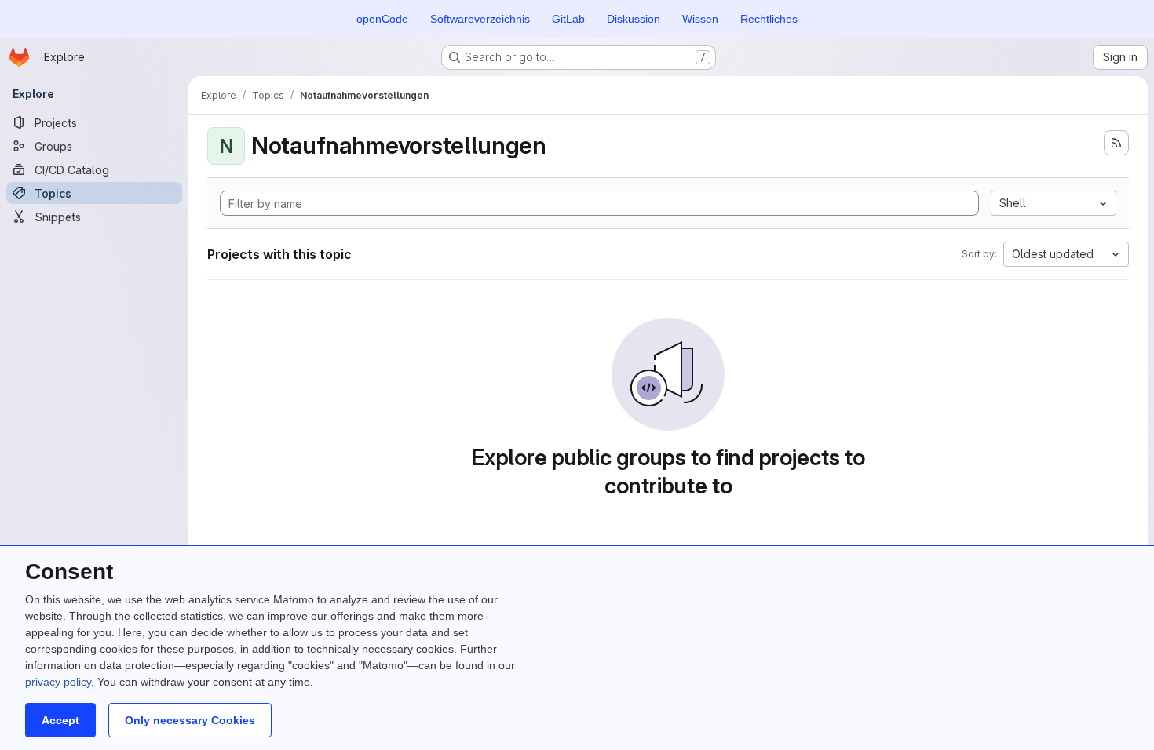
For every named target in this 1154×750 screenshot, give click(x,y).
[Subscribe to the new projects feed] (1116, 142)
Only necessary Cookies (190, 720)
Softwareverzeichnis (480, 19)
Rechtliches (769, 19)
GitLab (568, 19)
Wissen (700, 19)
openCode (382, 19)
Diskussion (633, 19)
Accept (60, 720)
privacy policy (58, 681)
